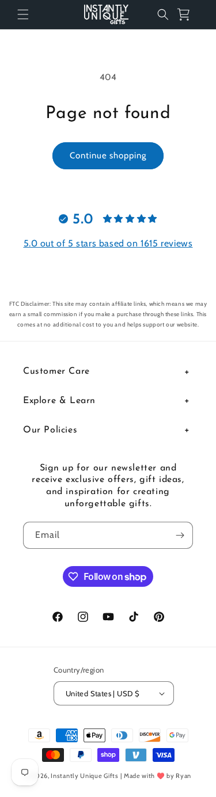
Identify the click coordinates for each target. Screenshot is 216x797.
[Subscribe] (179, 535)
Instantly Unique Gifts (84, 776)
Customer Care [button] (56, 371)
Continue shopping (108, 155)
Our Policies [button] (50, 430)
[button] (23, 14)
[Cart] (188, 14)
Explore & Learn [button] (59, 400)
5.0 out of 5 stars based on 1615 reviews (108, 243)
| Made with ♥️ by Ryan (156, 776)
